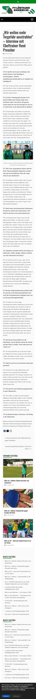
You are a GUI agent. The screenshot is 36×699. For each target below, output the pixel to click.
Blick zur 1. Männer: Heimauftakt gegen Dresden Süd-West (16, 512)
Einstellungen (16, 696)
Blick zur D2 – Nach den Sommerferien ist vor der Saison (17, 542)
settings (22, 689)
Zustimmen (6, 696)
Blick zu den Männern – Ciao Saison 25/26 (18, 592)
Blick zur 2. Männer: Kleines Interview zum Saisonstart (16, 481)
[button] (4, 431)
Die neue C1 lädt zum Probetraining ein (17, 614)
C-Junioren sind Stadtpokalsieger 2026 (17, 611)
